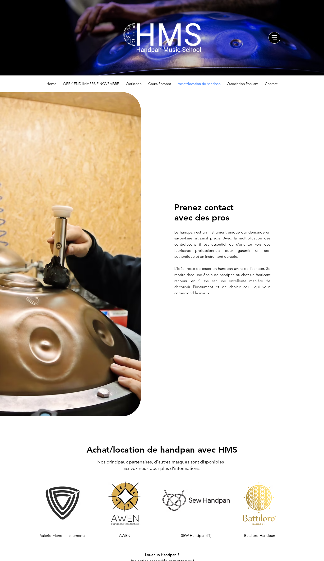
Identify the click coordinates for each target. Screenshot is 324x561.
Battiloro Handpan (259, 535)
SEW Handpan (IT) (196, 535)
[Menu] (274, 38)
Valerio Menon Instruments (62, 535)
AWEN (124, 535)
